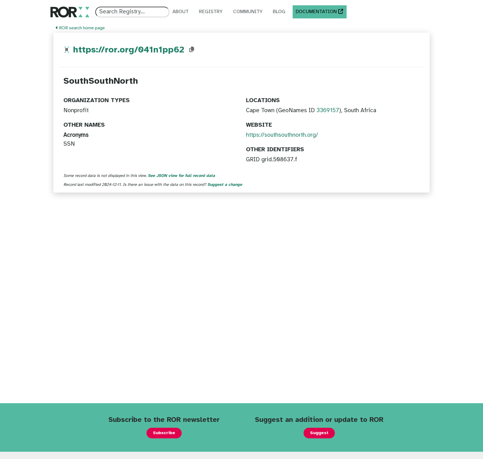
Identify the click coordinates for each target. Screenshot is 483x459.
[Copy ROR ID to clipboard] (191, 50)
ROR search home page (81, 28)
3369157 (327, 110)
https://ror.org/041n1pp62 (128, 50)
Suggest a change (224, 184)
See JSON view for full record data (181, 176)
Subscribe (164, 433)
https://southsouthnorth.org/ (282, 135)
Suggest (319, 433)
